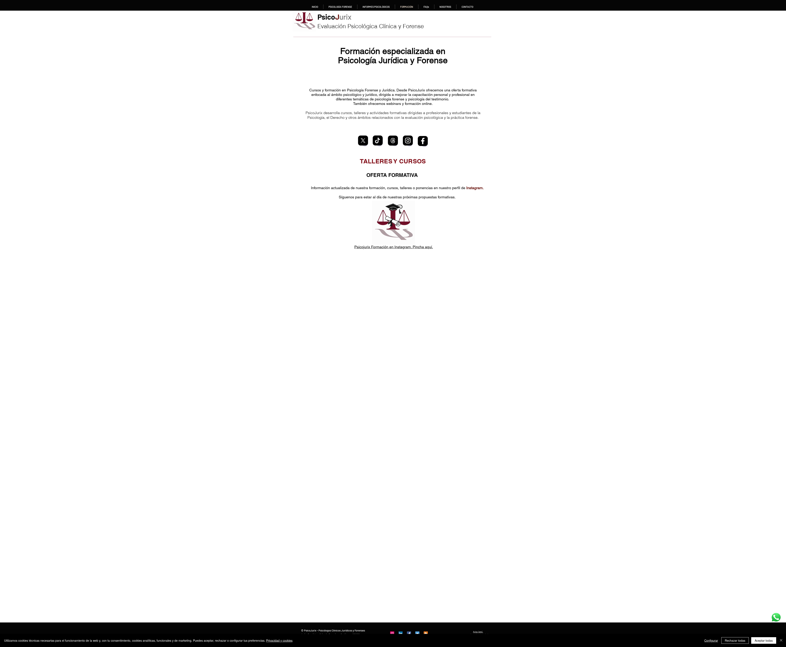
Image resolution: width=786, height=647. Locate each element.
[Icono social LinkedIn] (401, 633)
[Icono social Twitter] (417, 633)
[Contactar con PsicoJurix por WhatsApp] (776, 617)
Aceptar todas (764, 640)
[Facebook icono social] (409, 633)
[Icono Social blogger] (426, 633)
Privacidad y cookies (279, 640)
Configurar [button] (711, 640)
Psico (334, 16)
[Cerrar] (781, 640)
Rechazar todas (735, 640)
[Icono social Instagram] (392, 633)
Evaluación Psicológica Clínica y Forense (370, 26)
